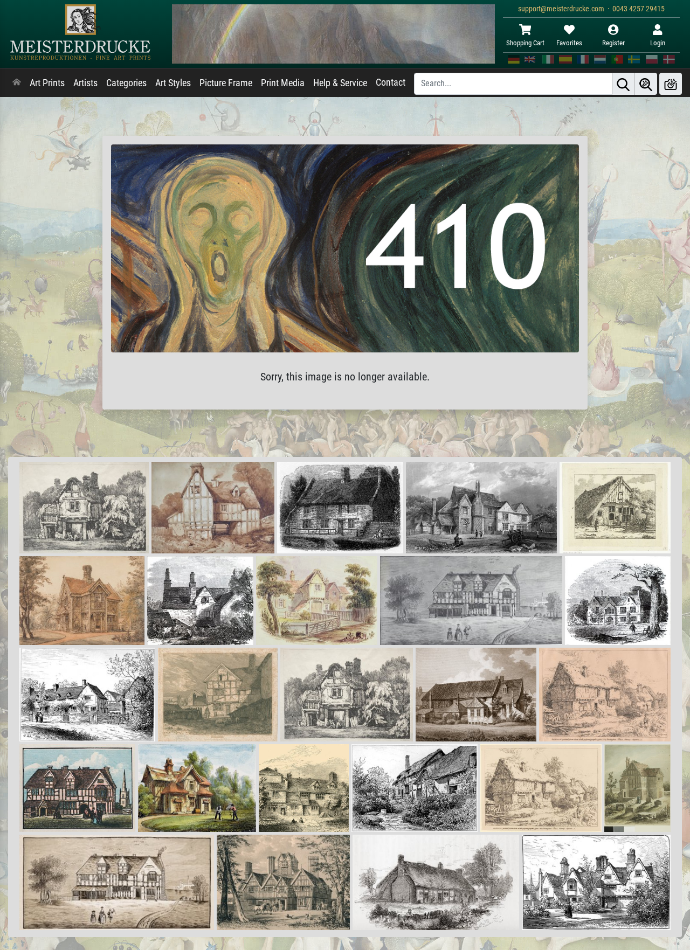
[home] (16, 83)
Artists (85, 83)
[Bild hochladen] (670, 84)
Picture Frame (225, 83)
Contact (390, 82)
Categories (126, 83)
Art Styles (173, 83)
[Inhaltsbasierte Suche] (645, 84)
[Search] (623, 84)
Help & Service (340, 83)
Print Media (283, 83)
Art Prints (47, 83)
